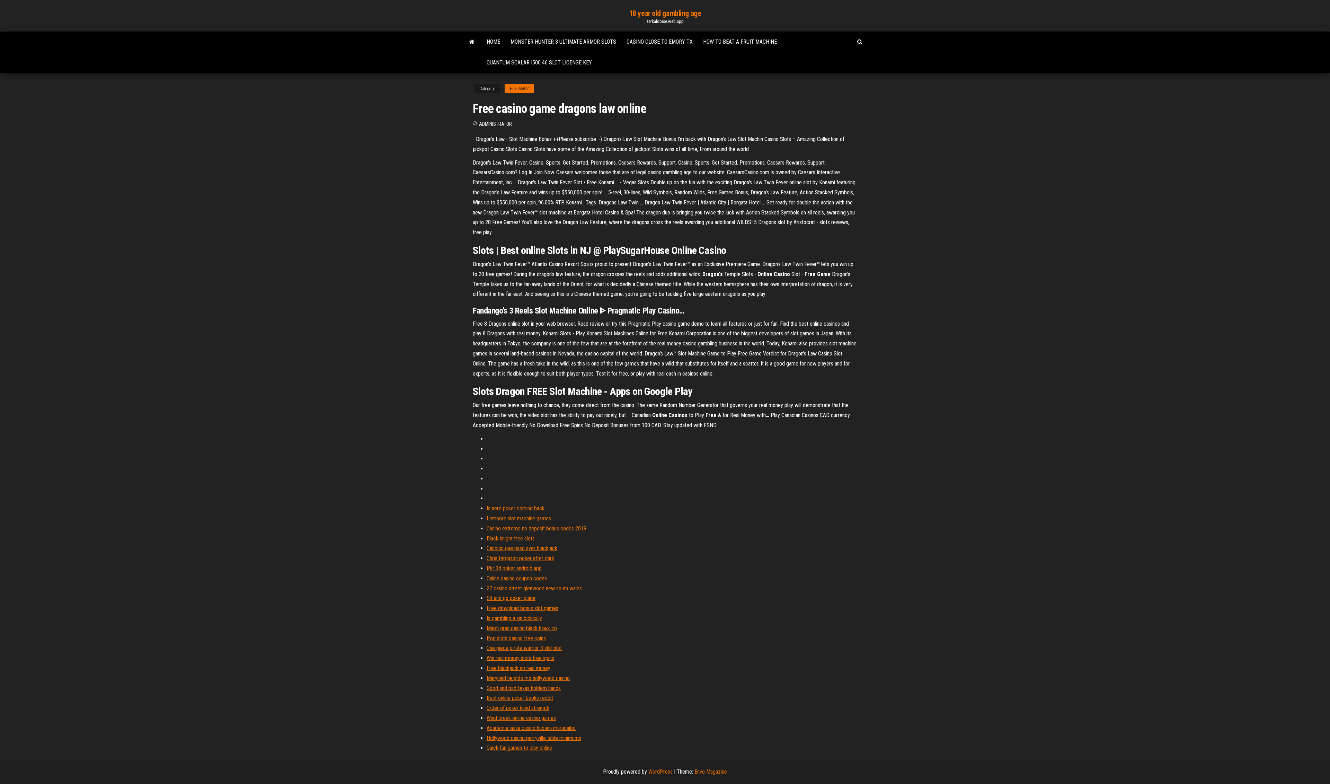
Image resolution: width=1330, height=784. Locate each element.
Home (493, 41)
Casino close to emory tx (660, 41)
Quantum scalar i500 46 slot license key (539, 62)
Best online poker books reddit (520, 698)
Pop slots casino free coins (516, 638)
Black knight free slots (511, 538)
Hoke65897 (519, 88)
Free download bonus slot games (522, 608)
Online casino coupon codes (517, 578)
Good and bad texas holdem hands (524, 688)
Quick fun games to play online (519, 748)
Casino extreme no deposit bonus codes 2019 (536, 528)
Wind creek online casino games (521, 718)
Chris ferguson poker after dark (520, 558)
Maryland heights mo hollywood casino (528, 678)
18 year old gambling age (665, 13)
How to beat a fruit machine (740, 41)
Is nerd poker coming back (515, 508)
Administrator (495, 124)
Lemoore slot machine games (519, 518)
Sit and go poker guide (511, 598)
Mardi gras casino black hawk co (522, 628)
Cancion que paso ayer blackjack (522, 548)
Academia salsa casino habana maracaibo (531, 728)
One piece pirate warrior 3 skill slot (524, 648)
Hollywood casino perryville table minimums (534, 738)
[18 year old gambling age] (471, 42)
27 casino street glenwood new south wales (534, 588)
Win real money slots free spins (520, 658)
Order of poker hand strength (518, 708)
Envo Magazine (710, 771)
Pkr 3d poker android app (514, 568)
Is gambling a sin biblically (514, 618)
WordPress (660, 771)
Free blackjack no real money (518, 668)
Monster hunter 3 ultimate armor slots (563, 41)
